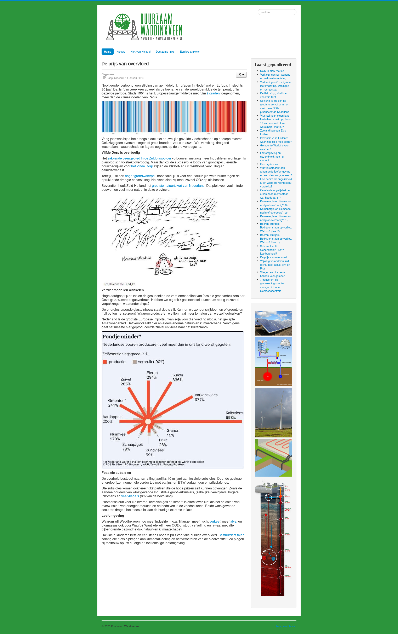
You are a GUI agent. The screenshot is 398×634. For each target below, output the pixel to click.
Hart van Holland (140, 51)
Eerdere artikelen (190, 51)
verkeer (215, 521)
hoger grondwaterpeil (140, 175)
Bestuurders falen (231, 535)
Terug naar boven (286, 626)
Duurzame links (165, 51)
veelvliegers (130, 496)
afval (233, 521)
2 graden (213, 93)
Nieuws (120, 51)
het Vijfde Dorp (142, 166)
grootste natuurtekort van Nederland (178, 185)
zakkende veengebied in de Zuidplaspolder (139, 158)
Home (107, 51)
